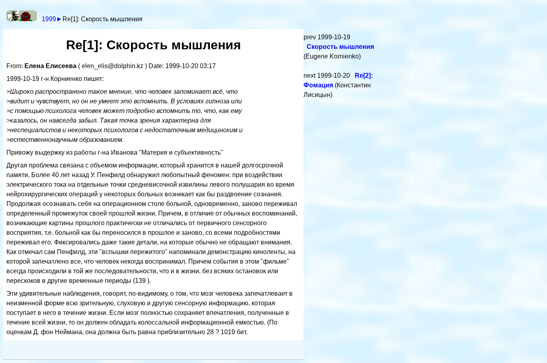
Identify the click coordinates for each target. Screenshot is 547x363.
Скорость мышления (340, 46)
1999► (52, 19)
